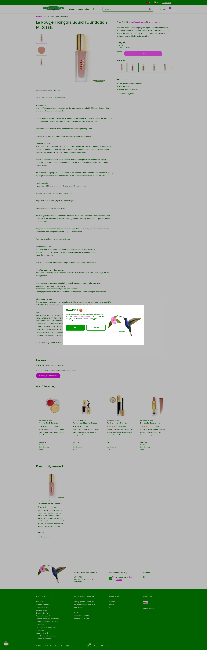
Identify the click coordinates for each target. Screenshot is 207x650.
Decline (96, 328)
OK (75, 328)
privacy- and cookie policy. (82, 317)
